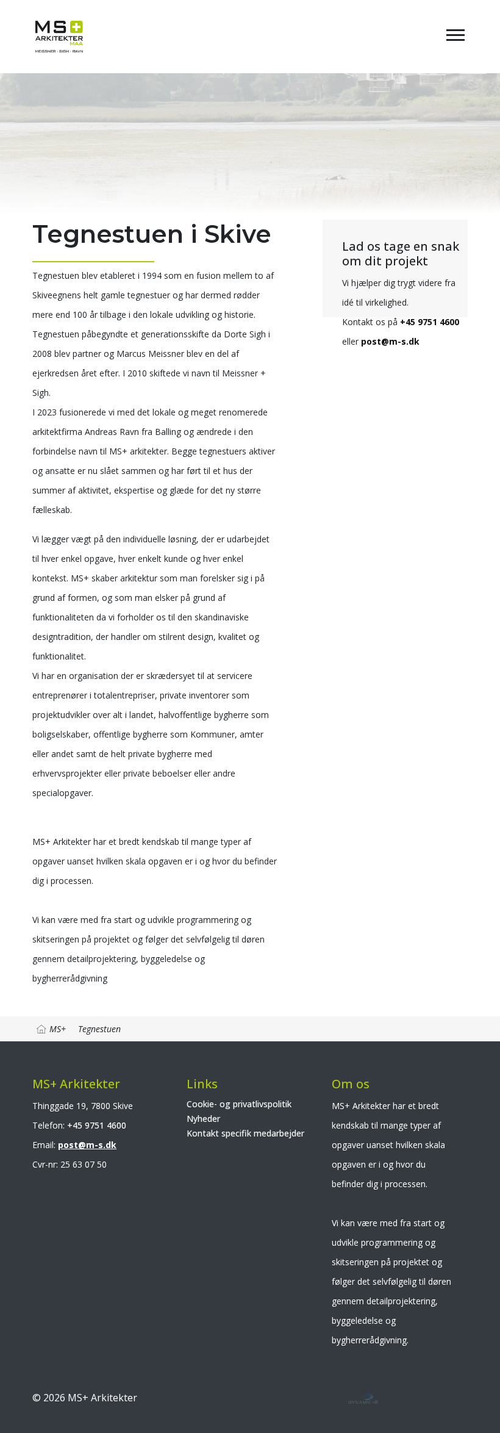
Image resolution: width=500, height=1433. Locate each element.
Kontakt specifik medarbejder (245, 1133)
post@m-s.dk (390, 341)
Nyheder (203, 1118)
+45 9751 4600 (429, 322)
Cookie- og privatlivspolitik (239, 1104)
